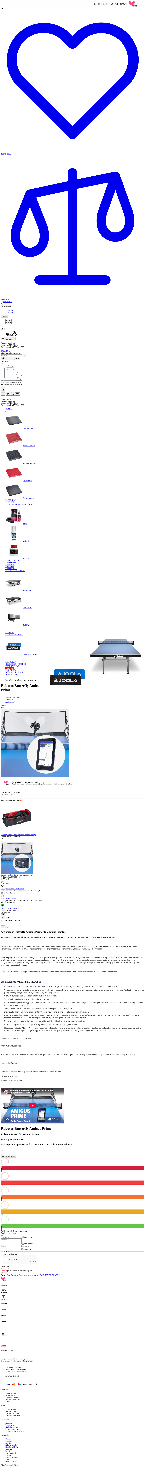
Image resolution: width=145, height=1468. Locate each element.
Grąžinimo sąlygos (12, 1427)
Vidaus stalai (27, 590)
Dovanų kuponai (11, 1411)
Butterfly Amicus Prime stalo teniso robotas (22, 1275)
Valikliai (26, 541)
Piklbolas (8, 1459)
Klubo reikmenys (11, 1457)
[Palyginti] (2, 925)
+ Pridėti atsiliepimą (8, 1156)
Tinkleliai (26, 625)
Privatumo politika (12, 1429)
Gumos (8, 1439)
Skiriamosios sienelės (30, 654)
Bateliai (8, 1451)
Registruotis (9, 310)
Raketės (8, 1443)
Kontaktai (8, 1401)
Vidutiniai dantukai (29, 463)
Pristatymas (9, 1425)
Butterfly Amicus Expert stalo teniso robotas (16, 875)
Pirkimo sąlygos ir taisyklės (15, 1431)
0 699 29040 (5, 351)
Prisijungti (9, 312)
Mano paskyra (6, 306)
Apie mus (8, 1423)
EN (5, 329)
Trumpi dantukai (29, 446)
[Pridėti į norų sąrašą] (4, 925)
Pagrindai (8, 1441)
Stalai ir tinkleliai (11, 1453)
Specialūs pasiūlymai (12, 1413)
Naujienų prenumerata (13, 1399)
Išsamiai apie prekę (12, 697)
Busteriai (26, 558)
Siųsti (4, 1273)
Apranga (8, 1449)
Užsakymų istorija (11, 1395)
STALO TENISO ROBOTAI (49, 1275)
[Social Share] (3, 915)
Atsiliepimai (10, 702)
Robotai (8, 1455)
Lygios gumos (28, 428)
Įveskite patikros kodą (10, 1254)
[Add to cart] (2, 841)
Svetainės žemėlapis (12, 1415)
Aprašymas (9, 699)
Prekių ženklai (10, 1409)
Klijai (25, 524)
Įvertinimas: (5, 1266)
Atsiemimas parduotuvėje (10, 908)
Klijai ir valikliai (11, 1445)
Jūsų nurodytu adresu (8, 898)
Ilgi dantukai (27, 481)
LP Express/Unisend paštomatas (12, 889)
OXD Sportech (10, 1461)
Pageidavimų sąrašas (12, 1397)
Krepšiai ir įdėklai (11, 1447)
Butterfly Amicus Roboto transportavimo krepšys (18, 835)
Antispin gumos (28, 498)
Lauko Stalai (27, 608)
